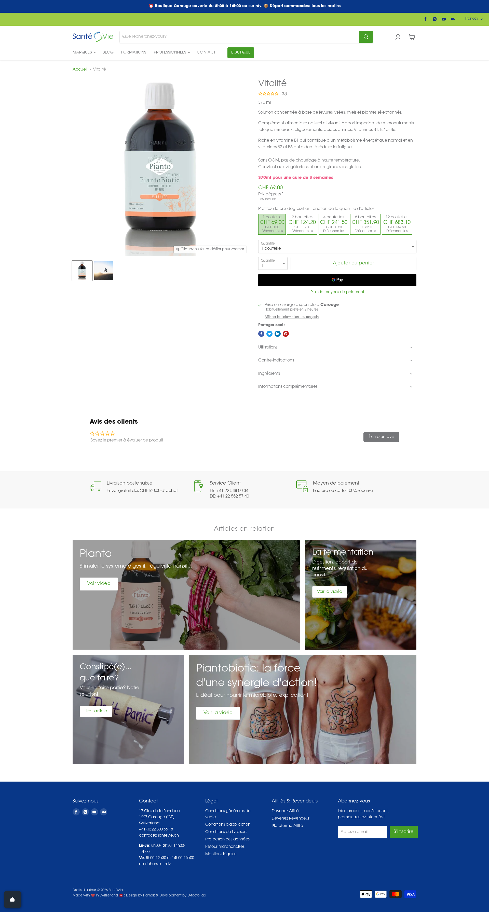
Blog (108, 53)
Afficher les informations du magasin (292, 317)
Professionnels (170, 53)
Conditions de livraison (226, 832)
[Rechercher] (366, 37)
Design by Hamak (140, 895)
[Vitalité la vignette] (82, 271)
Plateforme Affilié (287, 826)
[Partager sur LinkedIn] (278, 334)
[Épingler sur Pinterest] (286, 334)
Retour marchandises (224, 847)
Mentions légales (220, 854)
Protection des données (227, 839)
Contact (206, 53)
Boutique (241, 53)
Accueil (80, 70)
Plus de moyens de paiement (337, 292)
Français (472, 18)
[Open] (12, 899)
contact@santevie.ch (159, 836)
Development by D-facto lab (182, 895)
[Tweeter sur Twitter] (269, 334)
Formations (133, 53)
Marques (83, 53)
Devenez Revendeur (290, 819)
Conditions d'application (227, 825)
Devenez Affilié (285, 811)
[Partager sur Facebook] (261, 334)
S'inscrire (404, 832)
